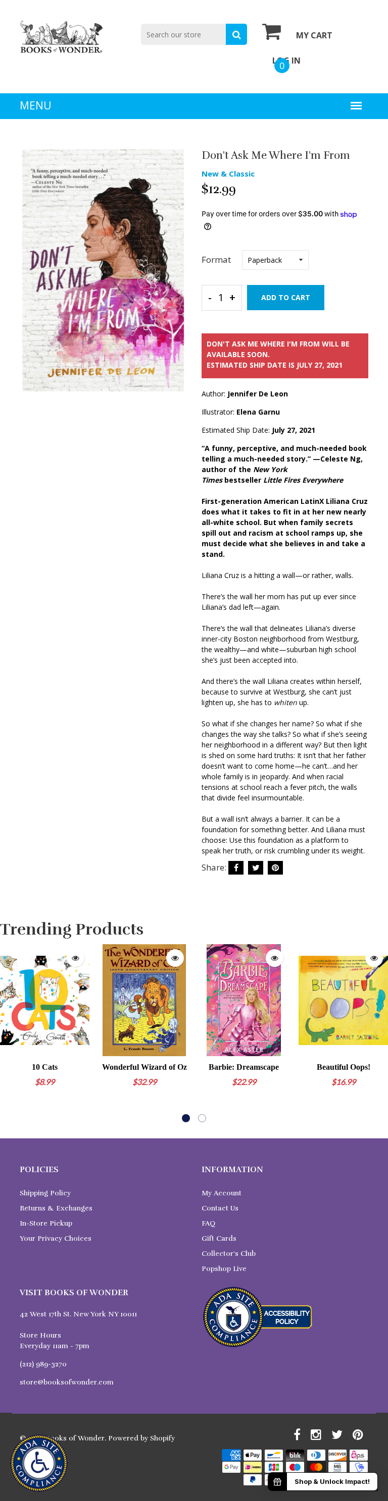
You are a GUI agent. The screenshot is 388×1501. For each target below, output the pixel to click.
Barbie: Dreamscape (244, 1067)
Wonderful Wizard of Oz (144, 1067)
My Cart (314, 35)
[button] (186, 1118)
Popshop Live (224, 1268)
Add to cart (285, 297)
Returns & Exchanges (56, 1208)
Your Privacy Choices (55, 1238)
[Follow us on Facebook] (236, 868)
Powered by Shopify (141, 1438)
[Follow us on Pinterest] (275, 868)
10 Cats (45, 1067)
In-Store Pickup (46, 1223)
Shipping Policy (45, 1193)
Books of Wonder (75, 1438)
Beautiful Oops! (343, 1067)
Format (216, 259)
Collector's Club (229, 1253)
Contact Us (220, 1208)
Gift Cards (219, 1238)
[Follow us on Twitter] (255, 868)
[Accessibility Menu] (39, 1463)
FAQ (208, 1223)
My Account (221, 1193)
